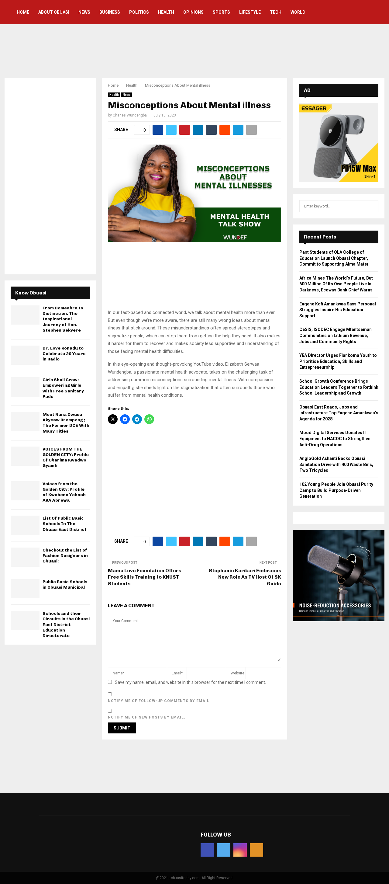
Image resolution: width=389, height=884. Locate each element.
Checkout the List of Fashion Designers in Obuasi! (65, 556)
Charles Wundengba (130, 115)
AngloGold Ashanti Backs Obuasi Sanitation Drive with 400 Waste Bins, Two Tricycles (336, 464)
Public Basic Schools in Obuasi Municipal (65, 584)
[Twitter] (223, 850)
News (84, 12)
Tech (275, 12)
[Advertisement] (194, 50)
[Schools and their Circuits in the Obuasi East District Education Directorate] (25, 620)
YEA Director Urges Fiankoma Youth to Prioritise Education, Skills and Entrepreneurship (338, 361)
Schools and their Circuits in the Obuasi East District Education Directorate (66, 624)
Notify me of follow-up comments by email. (159, 701)
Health (166, 12)
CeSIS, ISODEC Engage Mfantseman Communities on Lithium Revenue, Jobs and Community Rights (335, 335)
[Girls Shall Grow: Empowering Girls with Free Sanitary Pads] (25, 386)
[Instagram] (240, 850)
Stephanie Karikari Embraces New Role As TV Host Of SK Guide (245, 577)
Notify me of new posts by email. (146, 717)
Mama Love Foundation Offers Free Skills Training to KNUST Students (144, 577)
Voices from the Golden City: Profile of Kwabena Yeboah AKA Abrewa (64, 492)
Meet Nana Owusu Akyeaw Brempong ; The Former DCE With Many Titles (66, 423)
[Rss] (256, 850)
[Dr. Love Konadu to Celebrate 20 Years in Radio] (25, 355)
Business (109, 12)
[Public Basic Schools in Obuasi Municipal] (25, 588)
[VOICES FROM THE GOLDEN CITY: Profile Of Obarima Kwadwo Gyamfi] (25, 456)
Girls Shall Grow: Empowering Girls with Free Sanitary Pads (63, 388)
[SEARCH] (372, 206)
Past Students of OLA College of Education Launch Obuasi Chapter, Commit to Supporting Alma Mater (334, 258)
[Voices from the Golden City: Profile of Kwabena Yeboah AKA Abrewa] (25, 490)
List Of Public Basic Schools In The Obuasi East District (65, 524)
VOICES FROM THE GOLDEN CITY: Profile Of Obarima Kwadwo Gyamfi (66, 457)
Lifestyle (250, 12)
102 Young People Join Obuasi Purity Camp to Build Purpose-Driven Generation (336, 490)
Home (23, 12)
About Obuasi (53, 12)
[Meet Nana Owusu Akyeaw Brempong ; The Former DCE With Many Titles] (25, 421)
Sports (221, 12)
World (298, 12)
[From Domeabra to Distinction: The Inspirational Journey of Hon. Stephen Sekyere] (25, 315)
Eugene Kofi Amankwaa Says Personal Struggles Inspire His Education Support (337, 309)
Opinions (193, 12)
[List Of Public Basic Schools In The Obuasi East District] (25, 525)
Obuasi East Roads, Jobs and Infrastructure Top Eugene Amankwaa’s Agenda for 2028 (338, 413)
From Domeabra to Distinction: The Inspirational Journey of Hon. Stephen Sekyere (63, 319)
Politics (139, 12)
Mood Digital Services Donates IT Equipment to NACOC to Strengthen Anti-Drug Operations (334, 438)
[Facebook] (207, 850)
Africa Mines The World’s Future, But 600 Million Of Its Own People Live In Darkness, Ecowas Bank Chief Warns (336, 284)
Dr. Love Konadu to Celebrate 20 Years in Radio (64, 354)
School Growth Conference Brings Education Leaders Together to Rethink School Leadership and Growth (338, 387)
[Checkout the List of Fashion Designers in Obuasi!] (25, 557)
